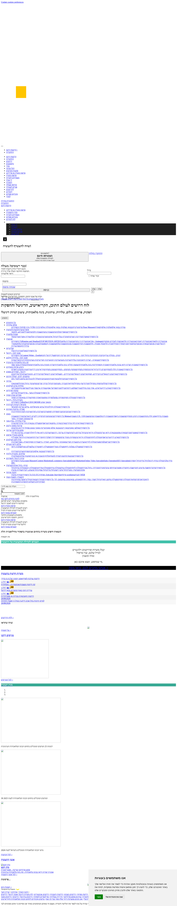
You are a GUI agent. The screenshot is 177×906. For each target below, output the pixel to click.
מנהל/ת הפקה (69, 397)
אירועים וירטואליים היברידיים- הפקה (102, 374)
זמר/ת (86, 383)
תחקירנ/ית (24, 360)
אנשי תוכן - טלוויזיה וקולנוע (17, 358)
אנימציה (9, 339)
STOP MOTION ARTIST (50, 341)
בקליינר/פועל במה (24, 479)
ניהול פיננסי (34, 470)
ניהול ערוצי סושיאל (40, 407)
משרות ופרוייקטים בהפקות (11, 299)
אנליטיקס (10, 348)
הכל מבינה (10, 168)
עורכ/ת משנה (65, 360)
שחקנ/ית (14, 456)
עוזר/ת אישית (16, 470)
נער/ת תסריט (71, 442)
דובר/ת (152, 468)
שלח (93, 289)
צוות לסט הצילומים (13, 440)
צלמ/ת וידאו (16, 447)
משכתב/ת (44, 379)
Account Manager (29, 461)
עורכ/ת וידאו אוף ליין (42, 432)
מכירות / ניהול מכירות (90, 468)
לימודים (9, 192)
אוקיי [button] (99, 897)
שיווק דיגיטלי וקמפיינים (15, 458)
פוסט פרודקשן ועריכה (14, 430)
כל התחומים (11, 322)
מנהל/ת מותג (65, 468)
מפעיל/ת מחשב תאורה (109, 479)
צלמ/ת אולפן (106, 327)
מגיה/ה (50, 379)
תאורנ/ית (15, 442)
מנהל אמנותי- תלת (97, 344)
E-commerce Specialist (61, 461)
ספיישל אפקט (51, 388)
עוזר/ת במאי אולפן (118, 327)
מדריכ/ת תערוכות (75, 337)
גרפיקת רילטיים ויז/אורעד (34, 416)
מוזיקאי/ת (70, 383)
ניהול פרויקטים (17, 374)
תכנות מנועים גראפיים (20, 369)
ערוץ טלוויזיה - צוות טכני (16, 421)
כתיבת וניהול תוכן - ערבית (84, 355)
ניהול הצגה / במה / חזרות (91, 479)
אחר (92, 341)
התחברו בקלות (95, 253)
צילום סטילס (26, 447)
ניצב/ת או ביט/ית (36, 456)
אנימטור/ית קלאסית (159, 341)
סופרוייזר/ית (54, 437)
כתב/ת (67, 411)
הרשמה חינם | (12, 150)
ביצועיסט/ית (49, 416)
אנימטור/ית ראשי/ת (143, 341)
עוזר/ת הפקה (16, 397)
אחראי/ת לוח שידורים (74, 423)
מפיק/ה (26, 451)
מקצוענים (10, 164)
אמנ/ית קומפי (103, 365)
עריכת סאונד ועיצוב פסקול (35, 428)
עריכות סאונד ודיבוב (14, 425)
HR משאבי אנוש (44, 402)
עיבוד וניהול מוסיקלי (26, 383)
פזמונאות (14, 383)
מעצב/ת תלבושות (36, 332)
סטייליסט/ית (24, 332)
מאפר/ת (63, 332)
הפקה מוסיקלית (95, 383)
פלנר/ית (47, 437)
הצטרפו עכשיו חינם (8, 513)
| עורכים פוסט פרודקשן (73, 897)
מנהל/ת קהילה (53, 407)
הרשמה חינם (11, 157)
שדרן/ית (14, 451)
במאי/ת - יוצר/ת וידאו (90, 360)
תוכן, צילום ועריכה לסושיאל (22, 407)
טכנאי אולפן (39, 451)
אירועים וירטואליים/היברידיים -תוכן (43, 374)
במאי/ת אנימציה (142, 344)
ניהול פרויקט (16, 393)
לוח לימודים (10, 219)
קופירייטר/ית (39, 437)
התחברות (10, 152)
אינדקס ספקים (12, 194)
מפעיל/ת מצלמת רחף (73, 447)
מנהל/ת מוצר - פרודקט (30, 393)
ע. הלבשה (15, 332)
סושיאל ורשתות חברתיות (16, 404)
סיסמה (5, 281)
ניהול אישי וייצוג (61, 470)
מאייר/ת (120, 344)
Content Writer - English (32, 355)
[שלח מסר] (88, 628)
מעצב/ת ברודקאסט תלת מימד (156, 416)
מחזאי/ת (132, 479)
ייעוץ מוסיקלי (79, 383)
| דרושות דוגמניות (57, 894)
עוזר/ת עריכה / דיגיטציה (59, 432)
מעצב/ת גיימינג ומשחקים (134, 416)
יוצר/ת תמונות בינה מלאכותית (43, 365)
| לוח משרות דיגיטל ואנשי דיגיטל (21, 894)
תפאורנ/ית (15, 482)
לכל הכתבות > (6, 854)
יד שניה (9, 180)
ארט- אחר (94, 388)
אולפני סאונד (74, 428)
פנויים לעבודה (11, 187)
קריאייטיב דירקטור (36, 369)
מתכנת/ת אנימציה (35, 344)
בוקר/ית (40, 479)
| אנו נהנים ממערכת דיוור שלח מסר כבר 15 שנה (64, 899)
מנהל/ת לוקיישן (91, 442)
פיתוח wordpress (68, 475)
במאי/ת (34, 479)
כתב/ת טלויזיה (76, 360)
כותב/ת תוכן (99, 355)
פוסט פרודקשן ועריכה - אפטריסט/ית (15, 870)
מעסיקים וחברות (12, 178)
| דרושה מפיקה (83, 894)
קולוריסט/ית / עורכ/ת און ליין (22, 432)
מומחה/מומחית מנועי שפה (21, 365)
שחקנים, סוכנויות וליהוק (15, 454)
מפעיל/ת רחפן (44, 447)
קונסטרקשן (15, 388)
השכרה (9, 182)
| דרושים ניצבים (70, 894)
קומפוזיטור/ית (16, 346)
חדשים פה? (45, 256)
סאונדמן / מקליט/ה (58, 442)
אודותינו (14, 892)
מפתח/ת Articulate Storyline (50, 475)
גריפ (107, 442)
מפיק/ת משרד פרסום (67, 437)
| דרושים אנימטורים (42, 894)
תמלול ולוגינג (35, 379)
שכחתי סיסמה (8, 287)
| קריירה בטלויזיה (56, 897)
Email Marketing (77, 461)
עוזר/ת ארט (41, 388)
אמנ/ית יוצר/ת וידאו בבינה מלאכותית (122, 365)
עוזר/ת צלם (35, 447)
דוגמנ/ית (63, 456)
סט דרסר (70, 388)
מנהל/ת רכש (30, 468)
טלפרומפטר (101, 442)
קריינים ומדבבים (17, 428)
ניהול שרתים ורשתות (77, 432)
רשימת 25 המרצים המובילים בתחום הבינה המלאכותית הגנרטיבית (27, 746)
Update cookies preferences (12, 2)
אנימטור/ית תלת (129, 341)
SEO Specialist (123, 461)
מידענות (26, 374)
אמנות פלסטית (12, 334)
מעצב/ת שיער (48, 332)
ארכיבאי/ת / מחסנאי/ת (57, 423)
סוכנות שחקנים (24, 456)
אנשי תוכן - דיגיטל (13, 353)
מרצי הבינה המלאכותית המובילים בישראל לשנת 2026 (22, 850)
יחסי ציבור (109, 468)
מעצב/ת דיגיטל (106, 416)
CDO (30, 402)
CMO (35, 402)
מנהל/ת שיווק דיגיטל (156, 461)
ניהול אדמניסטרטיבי (49, 337)
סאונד (79, 479)
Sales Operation (110, 461)
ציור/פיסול (15, 337)
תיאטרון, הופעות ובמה (15, 477)
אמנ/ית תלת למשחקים (113, 369)
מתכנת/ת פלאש (22, 344)
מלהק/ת (46, 456)
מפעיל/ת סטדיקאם (57, 447)
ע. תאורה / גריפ (45, 442)
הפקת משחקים (82, 369)
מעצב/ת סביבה (72, 344)
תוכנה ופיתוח (11, 472)
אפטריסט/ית (132, 432)
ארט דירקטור (104, 388)
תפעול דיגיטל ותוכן (49, 355)
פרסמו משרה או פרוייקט (15, 173)
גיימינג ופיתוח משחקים (15, 367)
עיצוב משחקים (49, 369)
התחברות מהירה (7, 201)
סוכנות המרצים (12, 171)
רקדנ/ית (36, 482)
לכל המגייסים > (7, 680)
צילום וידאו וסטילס (13, 444)
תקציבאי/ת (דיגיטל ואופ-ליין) (22, 437)
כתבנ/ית (61, 411)
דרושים (9, 161)
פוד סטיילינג (32, 388)
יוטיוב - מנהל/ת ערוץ (112, 355)
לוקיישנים (10, 189)
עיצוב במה (66, 479)
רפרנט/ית (15, 423)
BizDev (25, 402)
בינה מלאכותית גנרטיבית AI (17, 362)
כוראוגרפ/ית (140, 479)
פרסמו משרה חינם (8, 506)
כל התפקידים (16, 327)
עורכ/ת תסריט (45, 360)
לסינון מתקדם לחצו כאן (10, 499)
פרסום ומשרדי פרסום (14, 435)
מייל (89, 270)
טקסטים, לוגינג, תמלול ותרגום (18, 376)
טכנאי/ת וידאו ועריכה (108, 432)
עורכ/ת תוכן (55, 360)
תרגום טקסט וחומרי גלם (20, 379)
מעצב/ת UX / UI (77, 416)
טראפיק (44, 423)
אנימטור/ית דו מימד (82, 341)
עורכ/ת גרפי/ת (37, 411)
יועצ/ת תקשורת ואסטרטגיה (124, 468)
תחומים (5, 318)
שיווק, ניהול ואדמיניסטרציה (17, 465)
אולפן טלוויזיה (11, 325)
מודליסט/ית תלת (110, 344)
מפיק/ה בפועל (58, 397)
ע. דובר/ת (26, 470)
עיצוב (8, 414)
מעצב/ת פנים (95, 416)
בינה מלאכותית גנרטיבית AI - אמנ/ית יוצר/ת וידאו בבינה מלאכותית (27, 872)
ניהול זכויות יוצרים (45, 383)
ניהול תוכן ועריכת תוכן (65, 355)
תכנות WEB (80, 475)
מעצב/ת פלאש (60, 344)
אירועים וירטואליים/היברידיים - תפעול (72, 374)
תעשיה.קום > (6, 887)
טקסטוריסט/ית (130, 344)
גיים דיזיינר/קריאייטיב (96, 369)
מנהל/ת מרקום (54, 468)
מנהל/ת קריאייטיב (92, 432)
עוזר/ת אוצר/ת (24, 337)
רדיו (7, 449)
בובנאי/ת (69, 456)
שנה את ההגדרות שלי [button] (114, 897)
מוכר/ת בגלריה (62, 337)
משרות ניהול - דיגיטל (14, 400)
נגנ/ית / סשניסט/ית (59, 383)
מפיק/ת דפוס (53, 411)
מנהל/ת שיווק (20, 468)
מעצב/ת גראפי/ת (118, 416)
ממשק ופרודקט (12, 390)
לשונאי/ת (56, 379)
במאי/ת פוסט (121, 432)
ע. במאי (73, 479)
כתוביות (63, 379)
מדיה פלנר (168, 461)
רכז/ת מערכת (34, 360)
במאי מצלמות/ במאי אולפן (61, 327)
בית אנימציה (153, 344)
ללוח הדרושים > (7, 618)
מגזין (8, 166)
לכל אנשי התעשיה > (9, 874)
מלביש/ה (57, 332)
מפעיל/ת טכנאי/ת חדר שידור (30, 423)
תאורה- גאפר (24, 442)
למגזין (8, 196)
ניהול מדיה (144, 461)
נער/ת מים (81, 442)
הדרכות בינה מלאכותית (88, 365)
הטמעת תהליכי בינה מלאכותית (67, 365)
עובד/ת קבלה (35, 337)
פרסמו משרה (11, 175)
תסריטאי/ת (15, 360)
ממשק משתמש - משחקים (65, 369)
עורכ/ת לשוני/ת (25, 411)
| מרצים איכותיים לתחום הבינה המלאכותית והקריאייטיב (23, 899)
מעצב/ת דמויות (84, 344)
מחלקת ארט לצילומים (14, 386)
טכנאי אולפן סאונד (53, 428)
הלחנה (103, 383)
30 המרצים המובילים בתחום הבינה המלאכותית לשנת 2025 (24, 798)
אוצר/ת (85, 337)
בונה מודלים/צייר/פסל (82, 388)
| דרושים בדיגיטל (26, 897)
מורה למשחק (54, 456)
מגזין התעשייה (11, 212)
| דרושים (16, 897)
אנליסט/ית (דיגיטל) (18, 351)
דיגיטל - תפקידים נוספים (15, 372)
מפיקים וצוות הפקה (13, 395)
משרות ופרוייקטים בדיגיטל (33, 299)
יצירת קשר (5, 892)
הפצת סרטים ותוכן (142, 468)
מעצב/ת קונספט (49, 344)
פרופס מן (23, 388)
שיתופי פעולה (11, 185)
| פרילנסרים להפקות (41, 897)
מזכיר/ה (102, 468)
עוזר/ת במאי (26, 397)
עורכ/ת (45, 411)
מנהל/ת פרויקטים (42, 468)
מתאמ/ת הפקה (37, 397)
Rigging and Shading (30, 341)
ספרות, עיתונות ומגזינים (15, 409)
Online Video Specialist (94, 461)
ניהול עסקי (42, 470)
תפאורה (98, 327)
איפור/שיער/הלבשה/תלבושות (17, 329)
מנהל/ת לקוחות (95, 437)
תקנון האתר (23, 892)
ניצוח (36, 383)
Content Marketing (44, 461)
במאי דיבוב (64, 428)
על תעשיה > (6, 630)
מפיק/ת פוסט (48, 397)
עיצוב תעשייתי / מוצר (19, 418)
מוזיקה (8, 381)
